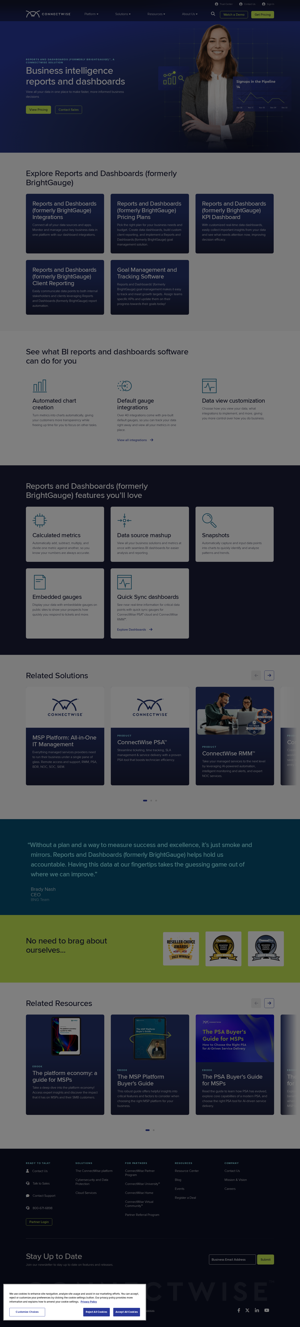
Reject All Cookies (96, 1312)
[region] (74, 1302)
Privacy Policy (89, 1301)
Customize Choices (27, 1312)
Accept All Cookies (127, 1312)
